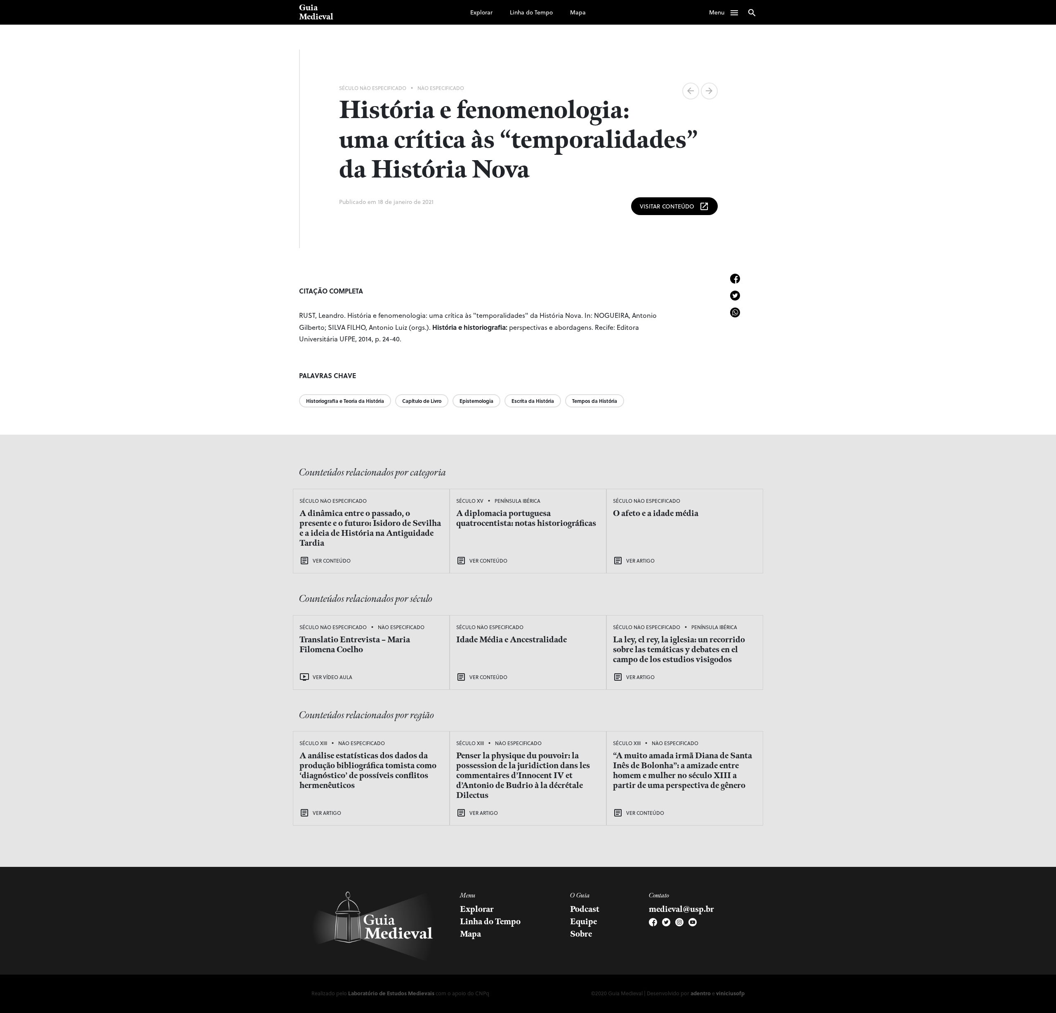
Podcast (584, 909)
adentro (701, 993)
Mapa (578, 12)
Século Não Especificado (372, 88)
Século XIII (313, 743)
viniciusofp (730, 993)
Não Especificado (440, 88)
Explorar (481, 12)
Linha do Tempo (531, 12)
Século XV (469, 500)
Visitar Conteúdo (674, 206)
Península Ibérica (517, 500)
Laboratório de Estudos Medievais (391, 993)
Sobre (581, 934)
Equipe (583, 922)
